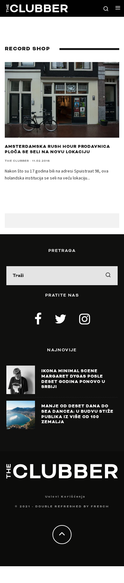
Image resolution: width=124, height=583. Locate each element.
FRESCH (100, 507)
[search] (108, 275)
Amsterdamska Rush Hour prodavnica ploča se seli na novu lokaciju (57, 149)
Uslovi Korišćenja (65, 497)
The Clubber (17, 161)
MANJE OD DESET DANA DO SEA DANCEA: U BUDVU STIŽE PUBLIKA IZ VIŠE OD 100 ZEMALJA (77, 414)
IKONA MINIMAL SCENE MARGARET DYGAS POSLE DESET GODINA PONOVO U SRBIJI (73, 379)
